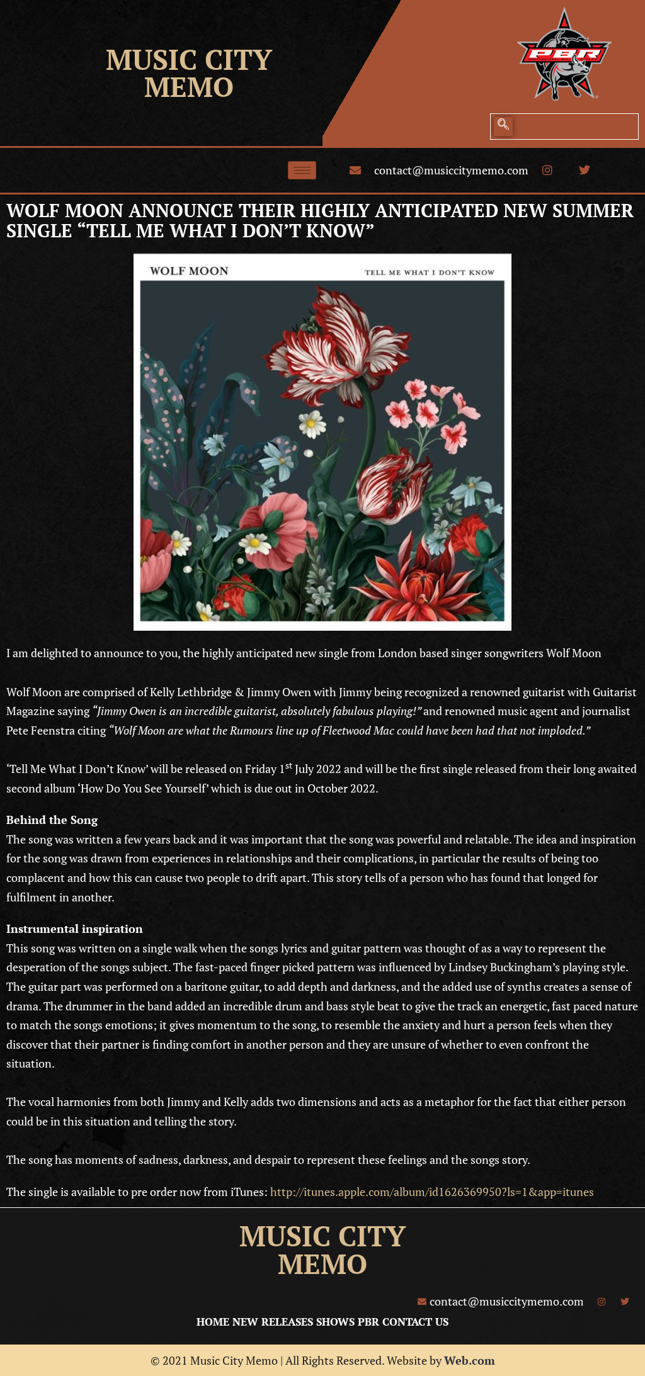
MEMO (189, 86)
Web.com (469, 1360)
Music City (189, 59)
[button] (503, 126)
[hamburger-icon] (302, 170)
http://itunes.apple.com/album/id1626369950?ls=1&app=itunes (432, 1191)
